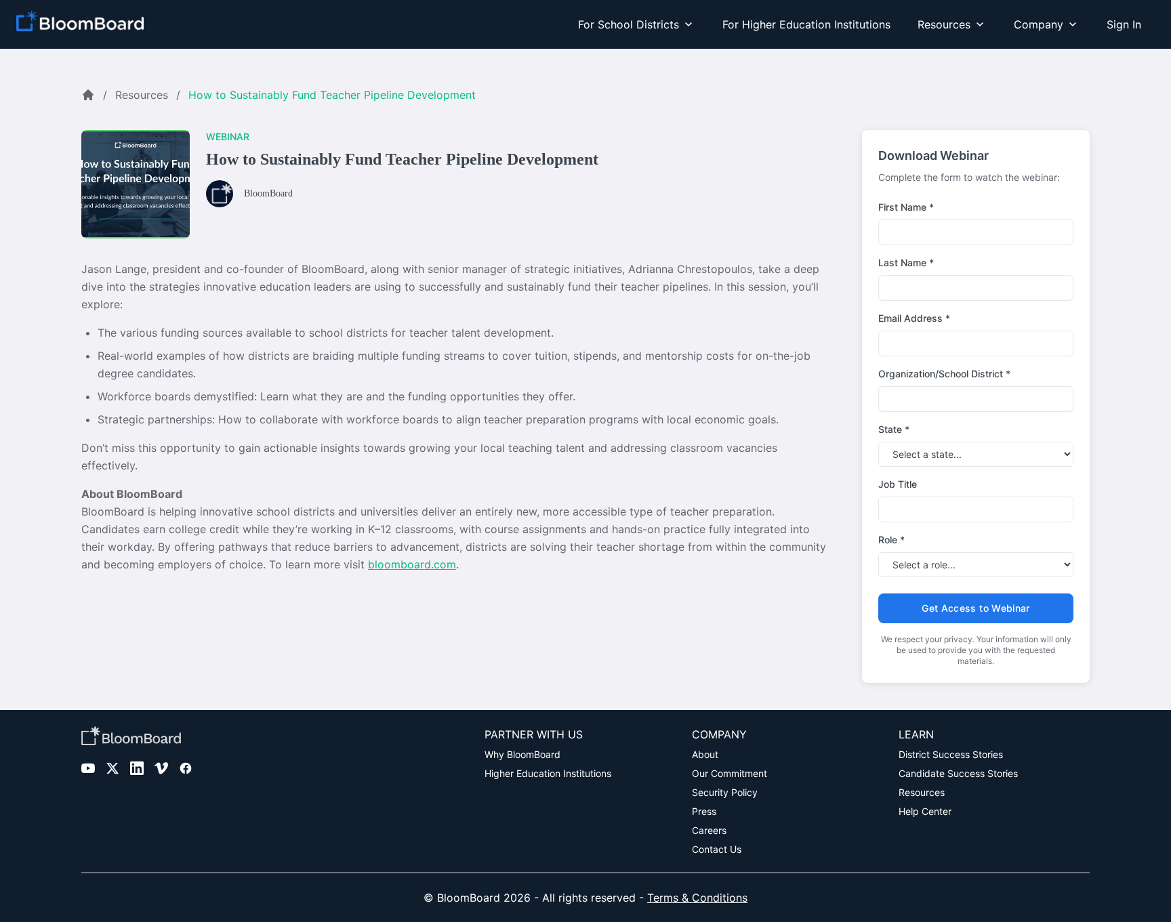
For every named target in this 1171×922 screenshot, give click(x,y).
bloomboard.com (412, 564)
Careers (709, 830)
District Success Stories (951, 754)
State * (893, 429)
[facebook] (185, 768)
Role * (891, 539)
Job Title (897, 484)
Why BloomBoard (522, 754)
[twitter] (112, 768)
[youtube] (88, 768)
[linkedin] (137, 768)
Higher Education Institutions (548, 773)
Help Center (925, 811)
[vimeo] (161, 768)
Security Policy (725, 792)
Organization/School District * (944, 373)
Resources (141, 95)
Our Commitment (729, 773)
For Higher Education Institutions (806, 24)
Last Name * (906, 262)
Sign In (1124, 24)
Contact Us (716, 849)
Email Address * (914, 318)
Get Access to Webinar (975, 608)
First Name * (906, 207)
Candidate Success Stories (958, 773)
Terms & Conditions (697, 897)
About (705, 754)
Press (704, 811)
